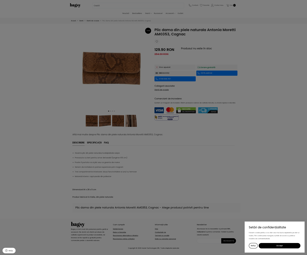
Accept (279, 245)
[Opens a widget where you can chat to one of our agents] (9, 251)
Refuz (253, 245)
